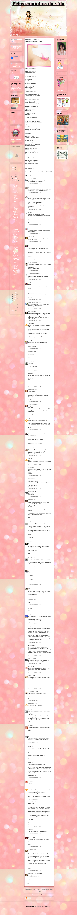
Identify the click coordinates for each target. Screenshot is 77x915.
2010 (13, 176)
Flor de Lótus (30, 725)
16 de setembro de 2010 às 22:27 (34, 700)
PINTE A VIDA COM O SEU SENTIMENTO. (16, 196)
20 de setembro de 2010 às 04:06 (34, 870)
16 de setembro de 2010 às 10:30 (34, 279)
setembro (15, 184)
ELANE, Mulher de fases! (33, 302)
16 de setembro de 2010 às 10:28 (34, 270)
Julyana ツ (30, 675)
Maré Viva (30, 614)
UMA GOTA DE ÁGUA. (16, 217)
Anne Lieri (30, 666)
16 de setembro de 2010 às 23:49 (34, 744)
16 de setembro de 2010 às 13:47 (34, 445)
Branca (29, 735)
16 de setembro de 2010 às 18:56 (34, 623)
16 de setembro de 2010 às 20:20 (34, 672)
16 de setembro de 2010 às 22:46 (34, 707)
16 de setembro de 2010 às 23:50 (34, 760)
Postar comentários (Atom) (41, 894)
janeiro (15, 307)
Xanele (29, 780)
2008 (13, 312)
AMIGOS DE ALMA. (16, 288)
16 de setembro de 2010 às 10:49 (34, 320)
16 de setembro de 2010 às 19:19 (34, 642)
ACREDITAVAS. (16, 279)
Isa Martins (30, 448)
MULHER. (15, 234)
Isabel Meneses (31, 658)
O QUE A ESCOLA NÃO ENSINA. (15, 213)
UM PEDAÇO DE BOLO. (16, 191)
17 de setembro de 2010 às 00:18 (34, 785)
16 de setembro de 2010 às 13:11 (34, 401)
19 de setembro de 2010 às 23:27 (34, 846)
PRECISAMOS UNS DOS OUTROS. (15, 247)
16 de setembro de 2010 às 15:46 (34, 496)
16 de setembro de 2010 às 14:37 (34, 464)
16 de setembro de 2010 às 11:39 (34, 359)
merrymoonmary (38, 906)
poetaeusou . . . (31, 569)
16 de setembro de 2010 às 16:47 (34, 567)
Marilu (29, 186)
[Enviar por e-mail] (46, 171)
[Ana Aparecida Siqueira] (12, 58)
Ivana (29, 458)
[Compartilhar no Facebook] (50, 171)
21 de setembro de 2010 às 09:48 (34, 881)
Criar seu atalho (13, 59)
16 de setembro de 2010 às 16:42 (34, 539)
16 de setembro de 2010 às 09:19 (34, 192)
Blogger (48, 906)
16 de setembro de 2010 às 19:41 (34, 655)
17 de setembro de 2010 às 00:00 (34, 777)
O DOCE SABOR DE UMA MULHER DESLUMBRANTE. (15, 265)
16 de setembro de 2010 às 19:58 (34, 663)
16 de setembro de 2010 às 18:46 (34, 612)
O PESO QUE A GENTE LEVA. (15, 207)
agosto (15, 294)
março (15, 304)
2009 (13, 310)
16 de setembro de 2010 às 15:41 (34, 488)
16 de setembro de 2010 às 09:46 (34, 224)
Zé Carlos (30, 323)
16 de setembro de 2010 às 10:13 (34, 233)
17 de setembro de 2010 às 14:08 (34, 833)
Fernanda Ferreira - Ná (32, 244)
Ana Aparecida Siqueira (14, 56)
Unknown (30, 418)
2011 (13, 174)
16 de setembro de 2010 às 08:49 (34, 183)
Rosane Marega (31, 491)
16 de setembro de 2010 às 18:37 (34, 604)
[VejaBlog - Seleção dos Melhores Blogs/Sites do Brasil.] (16, 47)
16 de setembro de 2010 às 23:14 (34, 723)
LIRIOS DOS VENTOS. (16, 282)
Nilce (29, 212)
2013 (13, 171)
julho (15, 296)
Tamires (29, 829)
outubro (15, 182)
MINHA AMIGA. (15, 224)
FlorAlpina (30, 361)
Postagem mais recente (30, 889)
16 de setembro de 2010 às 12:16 (34, 370)
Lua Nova (30, 626)
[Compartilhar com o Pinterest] (51, 171)
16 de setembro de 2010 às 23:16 (34, 732)
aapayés (29, 432)
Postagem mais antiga (47, 889)
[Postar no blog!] (48, 171)
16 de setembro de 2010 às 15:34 (34, 475)
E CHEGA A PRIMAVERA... (16, 260)
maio (15, 300)
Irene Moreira (31, 836)
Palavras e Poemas (31, 787)
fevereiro (15, 306)
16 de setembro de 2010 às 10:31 (34, 299)
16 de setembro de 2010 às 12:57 (34, 386)
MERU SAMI (31, 849)
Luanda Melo (30, 499)
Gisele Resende (31, 587)
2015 (13, 167)
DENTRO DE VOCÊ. (16, 285)
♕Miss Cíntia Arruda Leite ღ (34, 873)
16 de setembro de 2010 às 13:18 (34, 429)
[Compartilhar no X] (49, 171)
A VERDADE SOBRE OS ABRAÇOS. (16, 229)
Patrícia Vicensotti (31, 389)
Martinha (30, 227)
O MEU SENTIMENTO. (16, 276)
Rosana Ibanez (31, 557)
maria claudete (31, 311)
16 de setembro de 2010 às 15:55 (34, 519)
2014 (13, 169)
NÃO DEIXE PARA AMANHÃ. (16, 187)
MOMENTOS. (15, 256)
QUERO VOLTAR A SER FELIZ (15, 242)
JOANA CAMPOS (31, 691)
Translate (15, 41)
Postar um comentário (31, 883)
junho (15, 298)
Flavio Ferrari (31, 178)
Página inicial (39, 890)
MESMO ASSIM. (15, 291)
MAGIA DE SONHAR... (16, 221)
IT (28, 282)
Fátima (29, 340)
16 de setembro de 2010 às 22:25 (34, 688)
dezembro (16, 178)
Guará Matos (30, 351)
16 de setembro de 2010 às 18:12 (34, 584)
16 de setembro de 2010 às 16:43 (34, 555)
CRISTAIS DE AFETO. (15, 271)
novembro (16, 180)
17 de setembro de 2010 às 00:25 (34, 826)
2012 (13, 173)
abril (15, 302)
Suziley (29, 236)
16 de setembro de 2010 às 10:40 (34, 308)
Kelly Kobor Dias (31, 703)
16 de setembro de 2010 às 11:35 (34, 348)
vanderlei (30, 467)
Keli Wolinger (30, 541)
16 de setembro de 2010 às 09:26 (34, 209)
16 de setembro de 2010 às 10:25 (34, 259)
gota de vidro (30, 522)
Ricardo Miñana (31, 262)
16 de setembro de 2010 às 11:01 (34, 338)
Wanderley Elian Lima (32, 273)
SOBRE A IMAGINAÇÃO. (15, 237)
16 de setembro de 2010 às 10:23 (34, 241)
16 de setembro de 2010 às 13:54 (34, 455)
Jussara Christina (31, 195)
